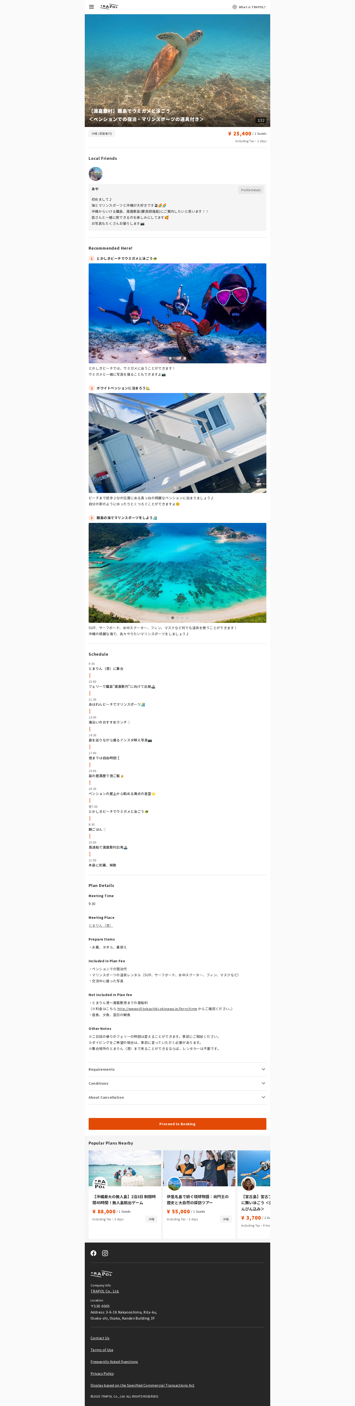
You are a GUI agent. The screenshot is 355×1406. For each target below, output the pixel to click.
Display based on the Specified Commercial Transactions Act (142, 1385)
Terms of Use (102, 1349)
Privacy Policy (102, 1373)
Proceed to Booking (177, 1123)
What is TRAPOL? (252, 7)
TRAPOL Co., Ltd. (105, 1291)
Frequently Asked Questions (114, 1361)
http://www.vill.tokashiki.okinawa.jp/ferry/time (157, 1008)
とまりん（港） (101, 925)
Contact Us (100, 1338)
